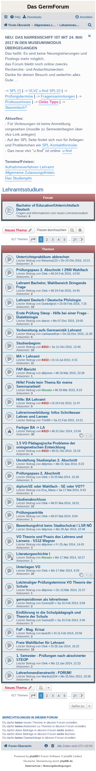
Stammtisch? (16, 108)
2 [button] (47, 239)
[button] (33, 239)
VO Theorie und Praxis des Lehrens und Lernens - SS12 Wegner (49, 539)
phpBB (34, 756)
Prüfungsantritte (29, 513)
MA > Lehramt (27, 356)
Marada (47, 390)
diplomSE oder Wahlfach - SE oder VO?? (50, 486)
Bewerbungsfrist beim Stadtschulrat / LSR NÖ (54, 526)
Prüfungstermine (19, 96)
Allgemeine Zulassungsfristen (30, 173)
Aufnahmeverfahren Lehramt (29, 167)
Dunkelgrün (49, 303)
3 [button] (53, 239)
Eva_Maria (48, 490)
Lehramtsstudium (22, 189)
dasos (46, 320)
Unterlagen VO (28, 567)
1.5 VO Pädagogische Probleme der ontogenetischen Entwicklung (45, 445)
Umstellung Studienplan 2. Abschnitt (46, 460)
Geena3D (48, 603)
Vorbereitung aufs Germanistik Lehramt (48, 330)
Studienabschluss (31, 499)
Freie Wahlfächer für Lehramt (40, 643)
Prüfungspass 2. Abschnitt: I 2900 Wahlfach (52, 270)
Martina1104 (49, 676)
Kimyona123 (50, 260)
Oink (45, 273)
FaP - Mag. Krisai (30, 630)
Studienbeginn (28, 343)
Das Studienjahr (18, 178)
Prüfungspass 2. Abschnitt (38, 473)
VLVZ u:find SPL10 (45, 91)
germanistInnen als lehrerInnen (42, 599)
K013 (45, 346)
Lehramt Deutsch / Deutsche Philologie (48, 300)
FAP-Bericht (26, 369)
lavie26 (46, 633)
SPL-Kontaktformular (59, 145)
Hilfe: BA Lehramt (30, 399)
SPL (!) (15, 91)
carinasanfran (50, 333)
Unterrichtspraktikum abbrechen (42, 257)
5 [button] (64, 239)
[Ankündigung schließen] (89, 36)
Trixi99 (46, 420)
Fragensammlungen (58, 96)
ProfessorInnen (18, 102)
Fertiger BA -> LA (30, 427)
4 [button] (58, 239)
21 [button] (75, 239)
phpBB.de (66, 761)
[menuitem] (15, 17)
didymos (47, 373)
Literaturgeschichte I (33, 554)
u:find (67, 151)
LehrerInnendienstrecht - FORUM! (43, 673)
